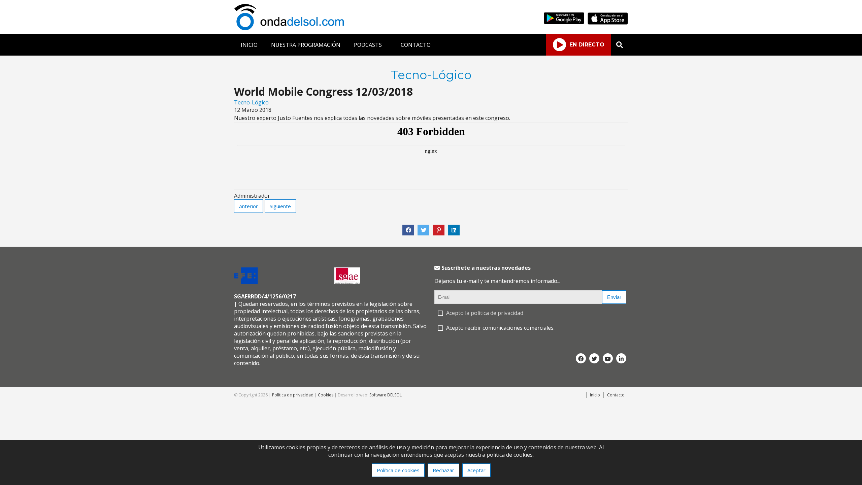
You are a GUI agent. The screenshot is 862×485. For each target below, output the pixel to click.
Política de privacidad (292, 395)
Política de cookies (398, 470)
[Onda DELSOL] (290, 28)
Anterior (248, 206)
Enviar (614, 297)
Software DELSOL (385, 395)
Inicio (595, 395)
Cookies (325, 395)
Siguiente (280, 206)
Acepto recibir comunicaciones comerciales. (500, 327)
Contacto (616, 395)
